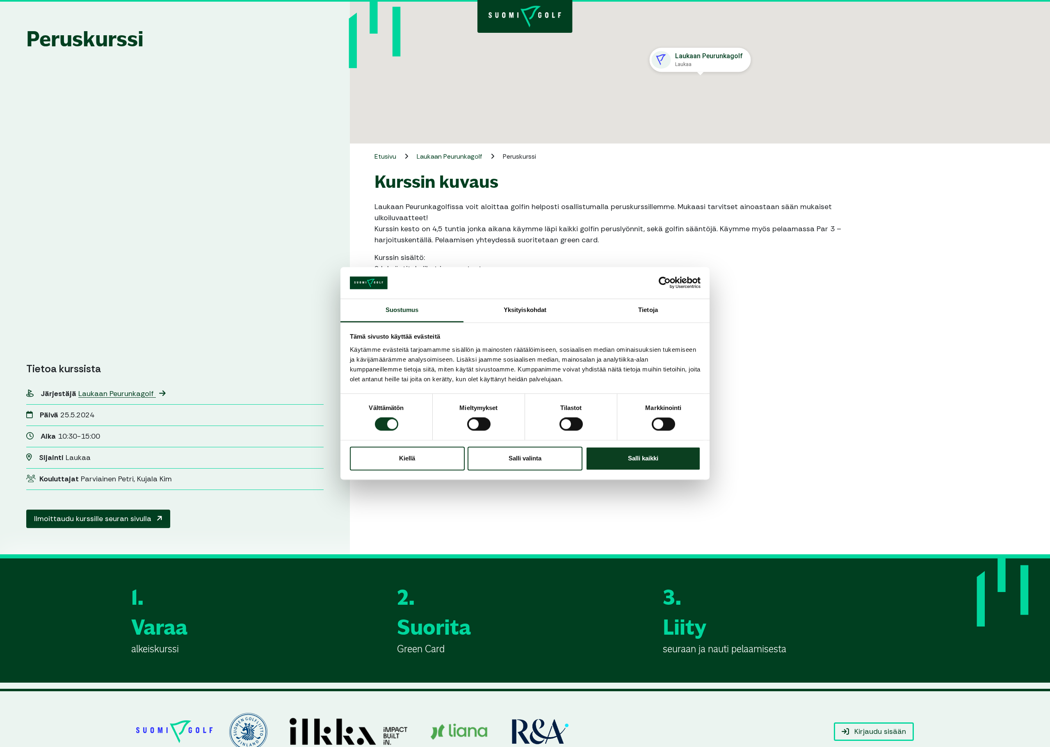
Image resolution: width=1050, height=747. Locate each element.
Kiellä (407, 458)
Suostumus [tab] (402, 309)
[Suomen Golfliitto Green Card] (525, 15)
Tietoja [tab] (648, 309)
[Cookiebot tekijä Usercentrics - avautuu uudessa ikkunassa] (665, 283)
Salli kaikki (643, 458)
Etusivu (386, 156)
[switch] (479, 424)
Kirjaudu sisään (879, 731)
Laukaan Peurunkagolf (117, 394)
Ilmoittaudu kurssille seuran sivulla (93, 519)
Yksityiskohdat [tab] (525, 309)
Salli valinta (525, 458)
